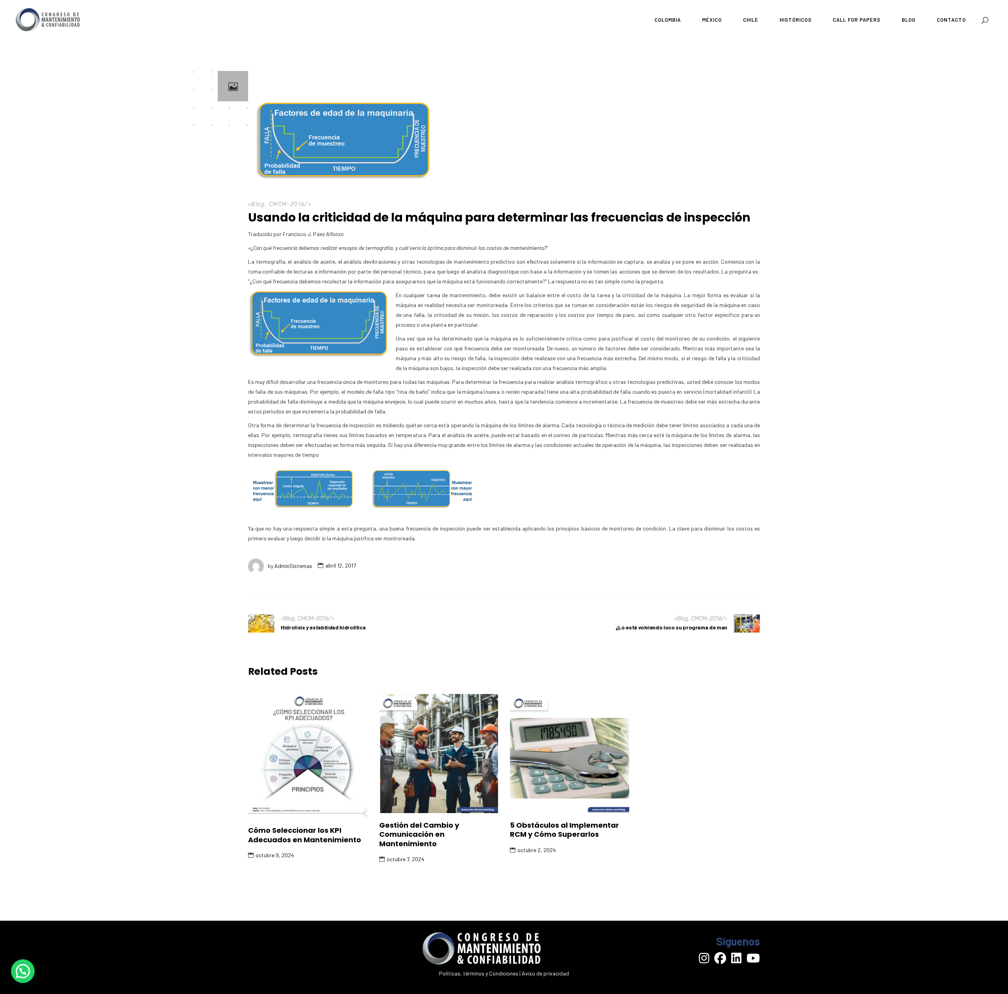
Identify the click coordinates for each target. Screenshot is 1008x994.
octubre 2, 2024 (536, 850)
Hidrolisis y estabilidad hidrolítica (323, 627)
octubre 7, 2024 (405, 859)
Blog (258, 204)
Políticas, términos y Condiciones (478, 973)
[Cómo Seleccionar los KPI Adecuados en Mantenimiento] (307, 756)
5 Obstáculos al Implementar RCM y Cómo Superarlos (564, 829)
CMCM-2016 (287, 204)
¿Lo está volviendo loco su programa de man (671, 627)
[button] (23, 971)
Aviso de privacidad (545, 973)
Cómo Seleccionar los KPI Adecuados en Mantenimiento (304, 834)
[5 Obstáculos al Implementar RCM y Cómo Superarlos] (569, 753)
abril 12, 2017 (340, 565)
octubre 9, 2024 (275, 855)
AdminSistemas (293, 565)
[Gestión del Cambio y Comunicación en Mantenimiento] (438, 753)
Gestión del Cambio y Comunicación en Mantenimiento (419, 834)
